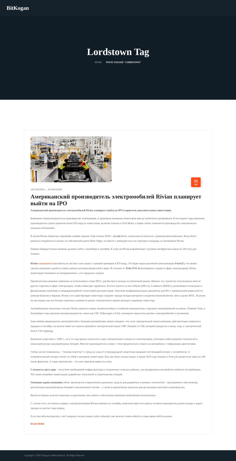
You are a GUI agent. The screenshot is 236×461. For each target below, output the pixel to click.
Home (98, 62)
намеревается (45, 263)
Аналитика (38, 189)
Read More (37, 424)
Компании (55, 189)
